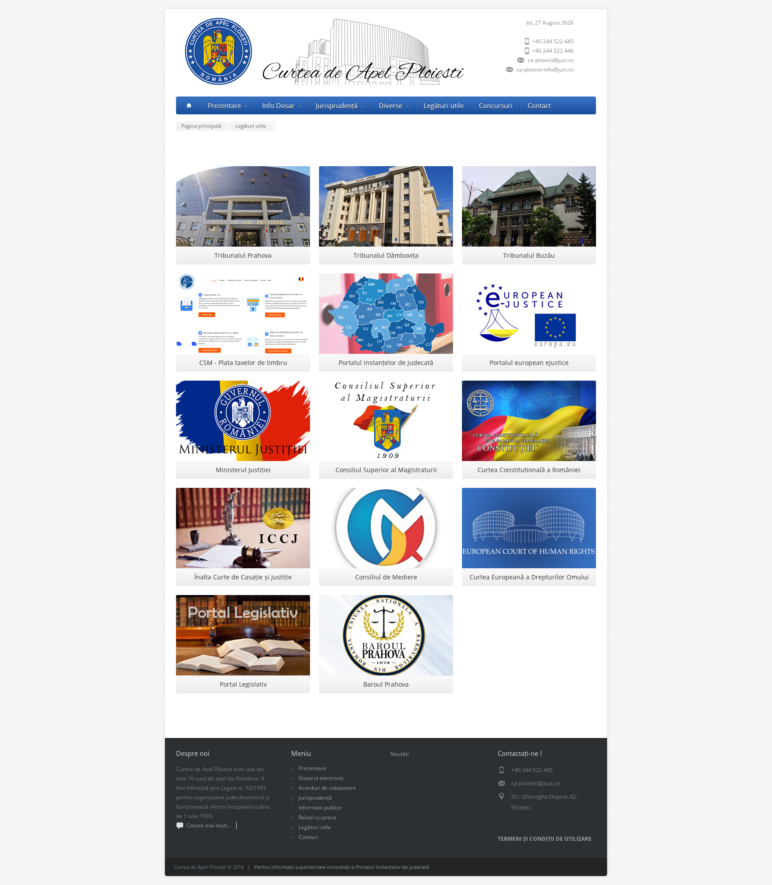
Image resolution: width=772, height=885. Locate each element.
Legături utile (444, 105)
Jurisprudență (315, 797)
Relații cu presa (317, 817)
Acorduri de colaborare (327, 788)
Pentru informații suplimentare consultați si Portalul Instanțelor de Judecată (341, 867)
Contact (539, 105)
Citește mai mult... (208, 825)
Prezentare (224, 105)
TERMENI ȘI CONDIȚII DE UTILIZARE (545, 839)
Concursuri (495, 105)
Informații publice (320, 807)
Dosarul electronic (321, 778)
